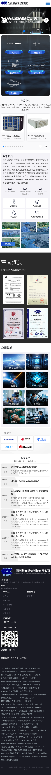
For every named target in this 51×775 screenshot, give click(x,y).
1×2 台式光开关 (24, 674)
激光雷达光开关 (26, 691)
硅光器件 (34, 727)
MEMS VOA (39, 746)
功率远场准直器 (28, 753)
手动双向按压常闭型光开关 (30, 707)
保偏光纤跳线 (26, 714)
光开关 (5, 596)
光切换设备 (23, 710)
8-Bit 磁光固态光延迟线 (28, 733)
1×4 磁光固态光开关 (9, 671)
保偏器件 (6, 600)
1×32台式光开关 (7, 688)
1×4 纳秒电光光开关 (9, 737)
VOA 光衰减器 (23, 727)
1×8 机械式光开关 (8, 727)
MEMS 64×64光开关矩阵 (11, 681)
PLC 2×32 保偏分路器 (22, 750)
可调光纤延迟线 (7, 746)
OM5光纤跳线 (42, 753)
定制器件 (6, 612)
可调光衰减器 (6, 750)
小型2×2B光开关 (37, 717)
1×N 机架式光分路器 (9, 694)
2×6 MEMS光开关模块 (37, 730)
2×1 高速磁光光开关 (38, 694)
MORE (39, 29)
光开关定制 (5, 668)
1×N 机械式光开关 (8, 720)
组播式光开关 (34, 688)
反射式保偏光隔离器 (9, 724)
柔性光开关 (24, 694)
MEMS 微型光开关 (8, 743)
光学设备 (6, 608)
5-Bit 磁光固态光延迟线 (10, 678)
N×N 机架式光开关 (8, 674)
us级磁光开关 (22, 704)
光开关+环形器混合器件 (27, 743)
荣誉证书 (30, 596)
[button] (4, 20)
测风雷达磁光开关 (8, 730)
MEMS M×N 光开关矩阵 (11, 701)
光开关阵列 (22, 730)
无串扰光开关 (21, 688)
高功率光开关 (17, 668)
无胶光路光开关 (36, 704)
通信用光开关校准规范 (10, 714)
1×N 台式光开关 (24, 756)
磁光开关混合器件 (8, 756)
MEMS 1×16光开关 (40, 756)
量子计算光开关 (24, 720)
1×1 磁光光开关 (36, 737)
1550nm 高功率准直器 (31, 684)
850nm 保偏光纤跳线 (9, 759)
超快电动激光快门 (36, 710)
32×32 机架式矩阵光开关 (11, 684)
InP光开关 (37, 674)
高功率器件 (7, 604)
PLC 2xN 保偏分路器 (33, 668)
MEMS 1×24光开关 (29, 678)
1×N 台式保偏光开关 (27, 671)
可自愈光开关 (24, 717)
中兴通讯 (14, 658)
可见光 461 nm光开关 (24, 746)
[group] (12, 127)
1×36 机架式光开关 (8, 717)
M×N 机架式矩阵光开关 (10, 753)
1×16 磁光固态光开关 (9, 740)
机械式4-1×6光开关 (8, 733)
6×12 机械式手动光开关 (28, 724)
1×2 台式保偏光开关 (9, 707)
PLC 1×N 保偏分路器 (9, 691)
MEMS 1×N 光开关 (8, 710)
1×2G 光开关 (28, 701)
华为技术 (23, 658)
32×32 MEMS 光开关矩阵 (24, 697)
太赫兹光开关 (6, 697)
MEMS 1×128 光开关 (31, 681)
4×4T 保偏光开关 (8, 704)
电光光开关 (23, 737)
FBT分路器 (37, 750)
